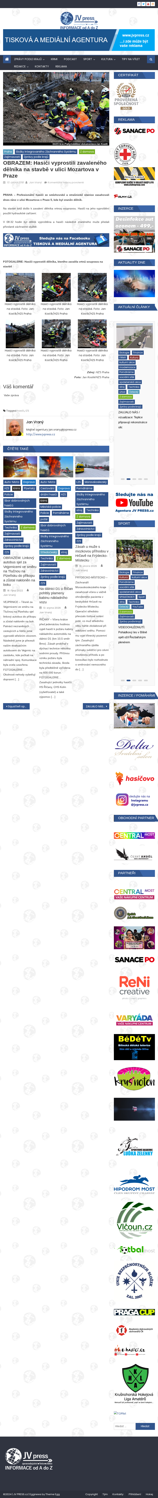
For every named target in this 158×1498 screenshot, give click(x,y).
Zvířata (123, 613)
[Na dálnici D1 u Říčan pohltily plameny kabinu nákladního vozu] (56, 466)
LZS (78, 482)
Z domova (87, 152)
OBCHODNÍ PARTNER (136, 818)
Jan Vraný (35, 182)
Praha (8, 152)
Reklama (61, 66)
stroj (64, 552)
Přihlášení (135, 1494)
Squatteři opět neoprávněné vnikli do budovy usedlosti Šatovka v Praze (19, 706)
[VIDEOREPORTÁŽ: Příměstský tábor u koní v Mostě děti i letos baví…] (134, 552)
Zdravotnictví (13, 540)
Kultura (107, 59)
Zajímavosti (12, 157)
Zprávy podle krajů (28, 59)
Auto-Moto (11, 482)
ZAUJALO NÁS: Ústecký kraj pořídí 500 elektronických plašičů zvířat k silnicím (97, 706)
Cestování (47, 488)
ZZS (6, 552)
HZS (6, 488)
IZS (27, 411)
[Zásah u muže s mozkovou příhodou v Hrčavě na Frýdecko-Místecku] (92, 466)
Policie (8, 494)
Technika (10, 527)
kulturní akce (139, 569)
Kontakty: (118, 1494)
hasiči (20, 411)
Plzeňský (29, 488)
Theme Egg (52, 1494)
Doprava (29, 482)
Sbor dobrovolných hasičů (17, 503)
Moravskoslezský (96, 482)
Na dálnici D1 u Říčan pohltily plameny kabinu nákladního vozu (56, 595)
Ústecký (138, 593)
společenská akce (129, 583)
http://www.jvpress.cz (40, 434)
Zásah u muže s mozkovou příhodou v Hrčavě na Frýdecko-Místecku (91, 553)
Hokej (149, 1494)
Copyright (91, 1494)
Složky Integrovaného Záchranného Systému (46, 152)
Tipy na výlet (131, 59)
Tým (105, 1494)
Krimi (54, 59)
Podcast (70, 59)
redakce (20, 66)
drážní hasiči (48, 494)
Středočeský (48, 552)
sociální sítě (126, 579)
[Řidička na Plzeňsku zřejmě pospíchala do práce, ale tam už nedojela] (134, 337)
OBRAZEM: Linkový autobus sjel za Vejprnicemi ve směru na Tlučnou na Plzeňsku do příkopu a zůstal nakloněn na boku (19, 571)
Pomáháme (61, 513)
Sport (87, 59)
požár (44, 519)
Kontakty (42, 66)
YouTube (124, 598)
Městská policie (50, 507)
